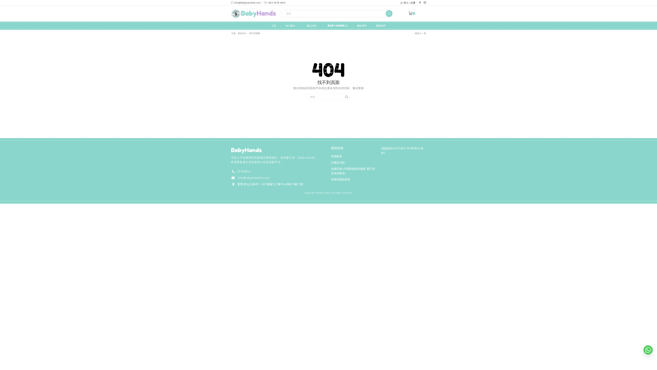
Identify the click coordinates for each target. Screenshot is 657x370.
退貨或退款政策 (340, 179)
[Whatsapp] (648, 350)
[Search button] (389, 13)
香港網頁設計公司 (253, 200)
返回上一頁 (420, 33)
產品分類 (311, 25)
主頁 (273, 25)
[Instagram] (425, 2)
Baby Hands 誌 (338, 25)
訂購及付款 (338, 162)
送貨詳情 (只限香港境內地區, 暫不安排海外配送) (353, 171)
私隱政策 (336, 156)
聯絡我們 (381, 25)
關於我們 (362, 25)
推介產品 (290, 25)
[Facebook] (420, 2)
